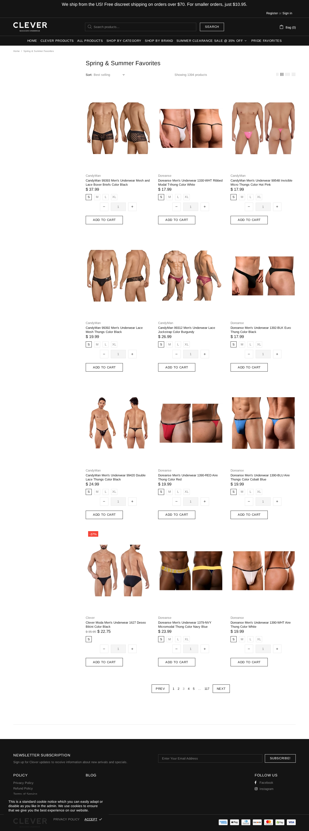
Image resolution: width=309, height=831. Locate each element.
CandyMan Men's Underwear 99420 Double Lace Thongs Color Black (116, 477)
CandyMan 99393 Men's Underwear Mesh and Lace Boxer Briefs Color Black (118, 182)
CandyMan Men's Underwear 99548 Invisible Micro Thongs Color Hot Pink (261, 182)
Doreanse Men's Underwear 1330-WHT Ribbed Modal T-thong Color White (190, 182)
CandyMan (93, 175)
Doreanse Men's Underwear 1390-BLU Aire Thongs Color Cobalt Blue (260, 477)
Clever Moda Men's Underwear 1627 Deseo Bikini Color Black (116, 624)
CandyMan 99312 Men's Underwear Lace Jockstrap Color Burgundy (186, 330)
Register (272, 13)
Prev (160, 688)
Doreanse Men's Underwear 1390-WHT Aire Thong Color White (261, 624)
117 (206, 688)
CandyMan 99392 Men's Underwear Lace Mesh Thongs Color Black (114, 330)
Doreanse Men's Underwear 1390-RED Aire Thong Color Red (188, 477)
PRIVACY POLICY (66, 819)
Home (16, 51)
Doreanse (164, 175)
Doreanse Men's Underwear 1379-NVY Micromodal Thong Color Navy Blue (184, 624)
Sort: (89, 75)
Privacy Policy (23, 783)
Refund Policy (23, 788)
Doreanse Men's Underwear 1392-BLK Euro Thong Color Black (261, 330)
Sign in (287, 13)
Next (221, 688)
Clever (30, 26)
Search (212, 26)
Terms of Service (25, 794)
